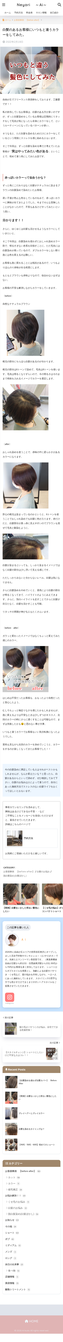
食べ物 (13, 1270)
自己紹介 (54, 12)
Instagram (9, 1003)
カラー (13, 1183)
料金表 (29, 12)
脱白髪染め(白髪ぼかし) (14, 875)
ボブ (9, 1239)
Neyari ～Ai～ (32, 4)
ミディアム (12, 1245)
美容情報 (11, 1283)
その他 (10, 1226)
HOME (33, 1321)
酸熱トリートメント (17, 1289)
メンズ (10, 1251)
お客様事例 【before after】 (18, 871)
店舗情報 (11, 1276)
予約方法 (18, 12)
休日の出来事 (14, 1264)
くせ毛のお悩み (18, 1202)
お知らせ (12, 1220)
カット (14, 1177)
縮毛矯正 (15, 1189)
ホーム (7, 12)
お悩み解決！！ (15, 1195)
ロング (10, 1258)
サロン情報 (41, 12)
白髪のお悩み (43, 871)
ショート (12, 1233)
